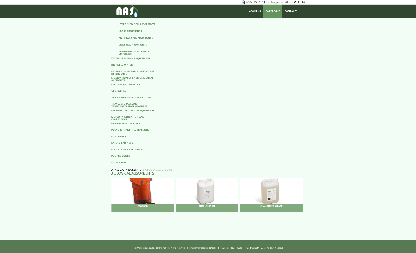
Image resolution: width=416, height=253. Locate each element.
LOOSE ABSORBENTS (130, 31)
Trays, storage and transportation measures (129, 105)
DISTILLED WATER (122, 65)
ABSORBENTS (133, 169)
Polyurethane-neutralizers (130, 130)
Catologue (273, 11)
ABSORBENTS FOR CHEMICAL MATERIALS (135, 52)
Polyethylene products (127, 149)
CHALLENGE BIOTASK (271, 206)
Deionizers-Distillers (125, 123)
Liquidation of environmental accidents (132, 79)
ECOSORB (143, 206)
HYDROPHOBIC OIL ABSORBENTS (137, 24)
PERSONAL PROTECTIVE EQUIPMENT (132, 110)
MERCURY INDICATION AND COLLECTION (127, 118)
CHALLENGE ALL (207, 206)
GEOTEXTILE (118, 91)
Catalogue (117, 169)
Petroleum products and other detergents (132, 72)
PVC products (120, 156)
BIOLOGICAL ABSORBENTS (133, 17)
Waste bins (118, 162)
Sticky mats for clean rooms (131, 97)
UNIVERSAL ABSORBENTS (133, 44)
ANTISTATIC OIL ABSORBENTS (136, 38)
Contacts (291, 11)
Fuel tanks (118, 136)
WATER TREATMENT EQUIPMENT (130, 58)
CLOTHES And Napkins (125, 84)
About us (255, 11)
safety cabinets (122, 143)
